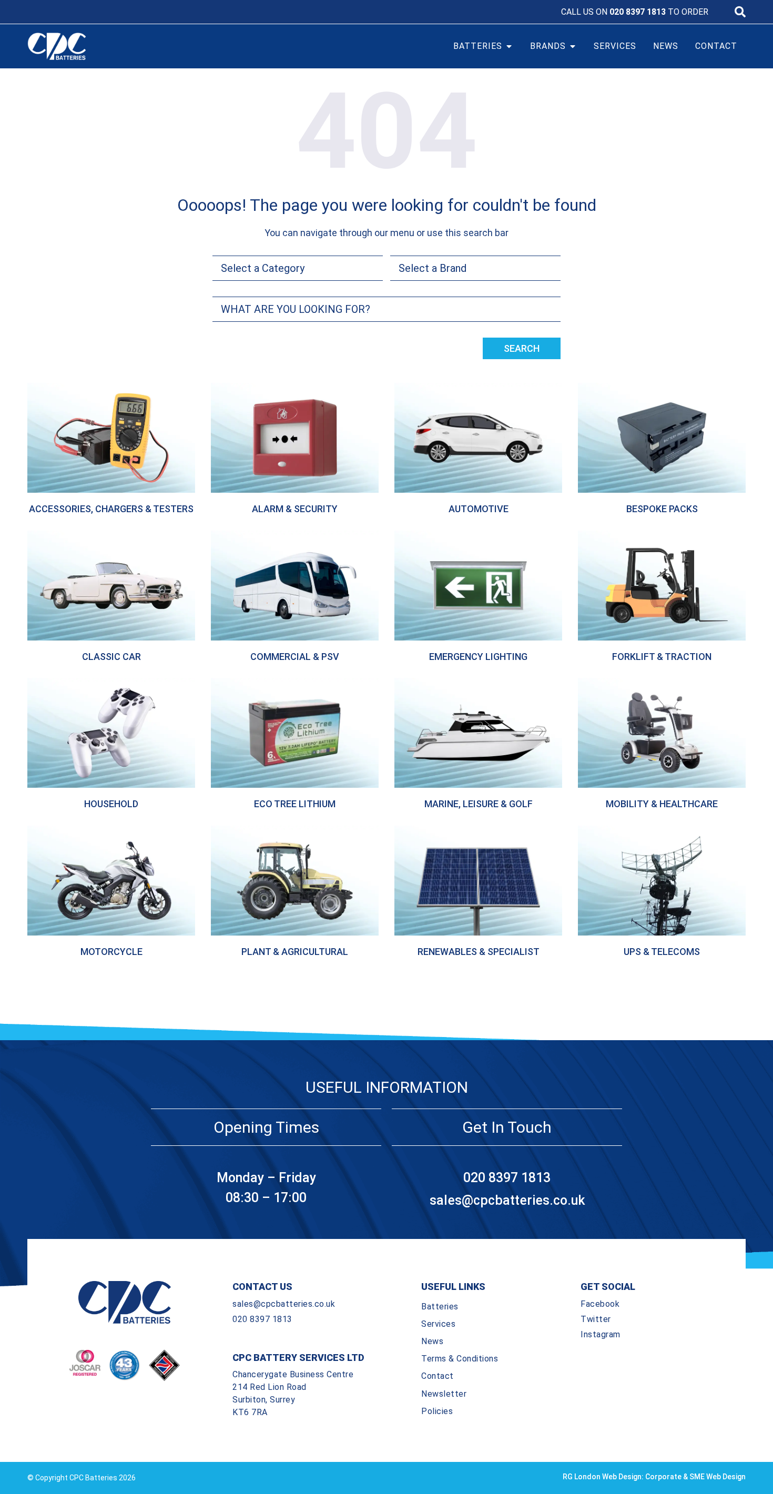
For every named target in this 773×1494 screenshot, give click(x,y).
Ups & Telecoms (662, 951)
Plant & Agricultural (294, 951)
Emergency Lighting (478, 656)
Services (438, 1324)
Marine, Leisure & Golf (478, 803)
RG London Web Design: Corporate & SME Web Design (654, 1476)
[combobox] (386, 309)
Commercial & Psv (294, 656)
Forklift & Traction (661, 656)
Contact (437, 1376)
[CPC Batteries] (117, 46)
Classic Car (111, 656)
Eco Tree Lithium (294, 803)
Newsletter (443, 1394)
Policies (437, 1411)
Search (522, 348)
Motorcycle (111, 951)
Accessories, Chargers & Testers (111, 508)
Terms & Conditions (459, 1359)
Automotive (478, 508)
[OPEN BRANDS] (572, 46)
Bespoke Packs (662, 508)
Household (111, 803)
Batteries (440, 1307)
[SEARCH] (740, 11)
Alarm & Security (295, 508)
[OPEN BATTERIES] (509, 46)
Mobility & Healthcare (662, 803)
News (432, 1341)
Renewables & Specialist (479, 951)
